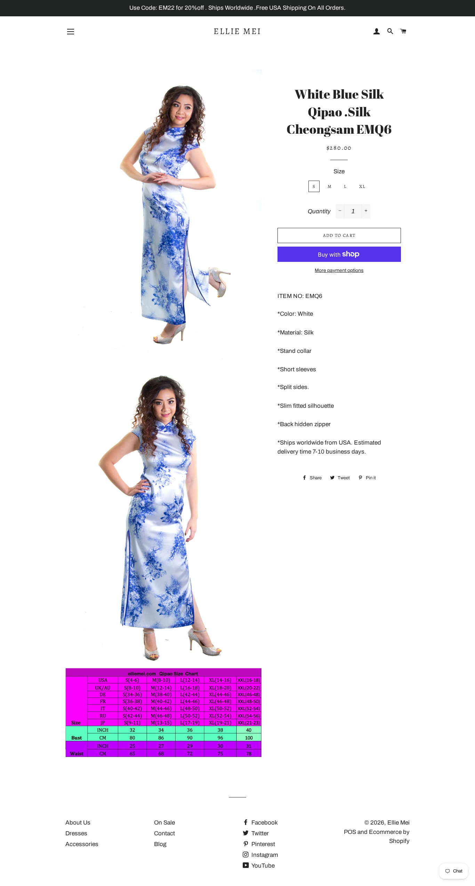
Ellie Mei (237, 31)
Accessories (81, 844)
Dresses (76, 833)
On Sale (164, 822)
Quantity (319, 211)
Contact (164, 833)
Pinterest (262, 844)
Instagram (264, 855)
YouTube (262, 865)
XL (362, 186)
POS (350, 832)
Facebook (264, 822)
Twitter (259, 833)
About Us (77, 822)
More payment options (339, 270)
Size (339, 171)
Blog (160, 844)
